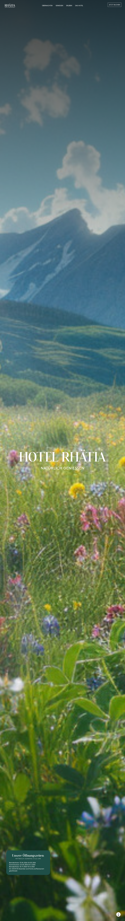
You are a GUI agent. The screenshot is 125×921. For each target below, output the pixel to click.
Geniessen (59, 5)
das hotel (79, 5)
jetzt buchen (114, 5)
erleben (69, 5)
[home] (22, 6)
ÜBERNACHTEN (47, 5)
